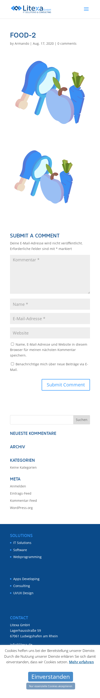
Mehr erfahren (81, 662)
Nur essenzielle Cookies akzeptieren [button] (50, 686)
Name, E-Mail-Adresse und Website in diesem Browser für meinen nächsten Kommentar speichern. (48, 350)
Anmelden (18, 486)
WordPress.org (21, 507)
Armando (22, 43)
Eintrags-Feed (20, 493)
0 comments (67, 43)
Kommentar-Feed (23, 500)
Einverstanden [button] (50, 676)
